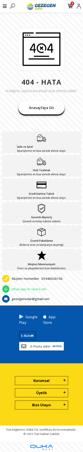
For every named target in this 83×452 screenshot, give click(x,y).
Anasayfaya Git (41, 107)
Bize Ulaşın (41, 405)
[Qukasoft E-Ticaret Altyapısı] (41, 447)
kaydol (57, 346)
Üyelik (41, 392)
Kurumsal (41, 380)
